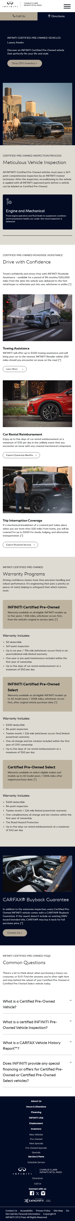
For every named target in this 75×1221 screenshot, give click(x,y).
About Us (36, 1101)
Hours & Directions (36, 1106)
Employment (36, 1123)
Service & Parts (36, 1156)
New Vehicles (36, 1134)
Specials (36, 1152)
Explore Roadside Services (18, 545)
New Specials (36, 1143)
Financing (36, 1112)
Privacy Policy (43, 1210)
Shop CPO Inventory (23, 63)
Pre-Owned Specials (36, 1148)
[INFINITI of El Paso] (22, 3)
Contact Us (13, 932)
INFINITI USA (36, 1117)
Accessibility (26, 1210)
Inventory (36, 1129)
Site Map (58, 1210)
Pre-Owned (36, 1139)
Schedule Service (36, 1162)
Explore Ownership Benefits (19, 455)
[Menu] (67, 7)
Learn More (11, 369)
